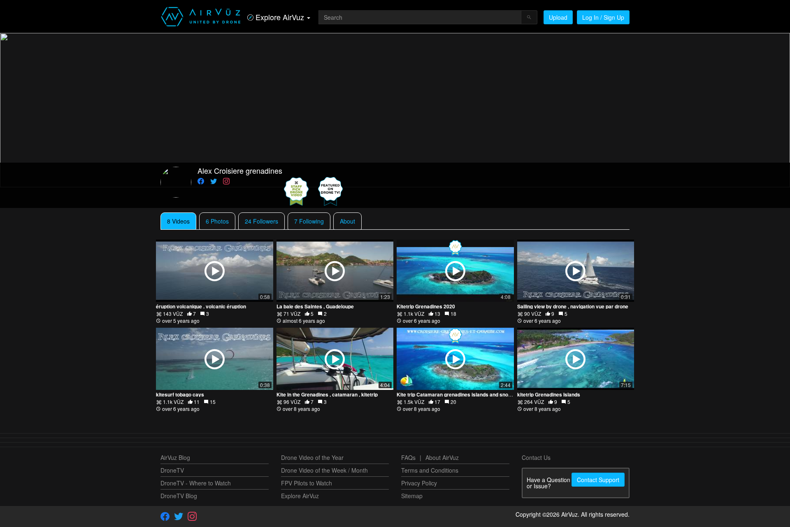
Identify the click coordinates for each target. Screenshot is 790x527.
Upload (558, 17)
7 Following (309, 221)
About (347, 221)
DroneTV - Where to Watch (195, 483)
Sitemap (412, 496)
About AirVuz (442, 457)
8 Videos (178, 221)
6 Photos (217, 221)
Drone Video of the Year (312, 457)
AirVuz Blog (175, 457)
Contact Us (536, 457)
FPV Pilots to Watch (306, 483)
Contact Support (598, 480)
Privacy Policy (419, 483)
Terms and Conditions (429, 470)
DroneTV (172, 470)
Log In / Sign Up (603, 17)
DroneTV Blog (178, 496)
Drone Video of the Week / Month (324, 470)
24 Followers (261, 221)
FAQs (408, 457)
